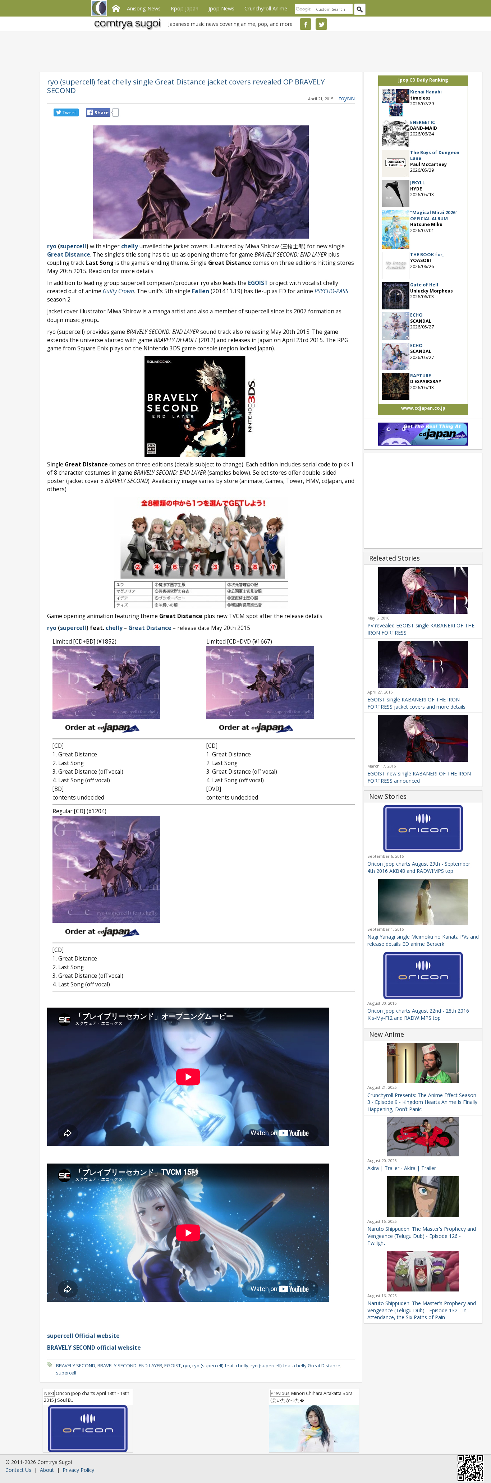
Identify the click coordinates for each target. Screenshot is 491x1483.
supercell (66, 1372)
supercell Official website (83, 1336)
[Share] (90, 112)
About (47, 1469)
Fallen (200, 291)
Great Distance (68, 254)
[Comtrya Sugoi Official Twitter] (321, 24)
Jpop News (221, 8)
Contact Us (18, 1469)
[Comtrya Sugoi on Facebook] (305, 24)
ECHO (416, 315)
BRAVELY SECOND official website (94, 1347)
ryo (186, 1365)
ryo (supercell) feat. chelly (220, 1365)
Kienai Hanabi (426, 92)
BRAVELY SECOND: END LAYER (129, 1365)
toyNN (347, 98)
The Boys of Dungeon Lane (434, 155)
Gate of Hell (424, 285)
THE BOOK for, (427, 255)
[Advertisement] (244, 50)
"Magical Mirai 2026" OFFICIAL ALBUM (434, 215)
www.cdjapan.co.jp (423, 408)
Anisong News (144, 8)
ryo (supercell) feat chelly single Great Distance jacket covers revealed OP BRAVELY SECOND (186, 86)
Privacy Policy (78, 1469)
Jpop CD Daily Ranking (423, 80)
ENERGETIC (422, 122)
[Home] (115, 7)
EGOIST (172, 1365)
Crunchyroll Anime (265, 8)
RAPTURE (420, 376)
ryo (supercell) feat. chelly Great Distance (295, 1365)
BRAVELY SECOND (75, 1365)
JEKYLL (417, 183)
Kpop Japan (184, 8)
